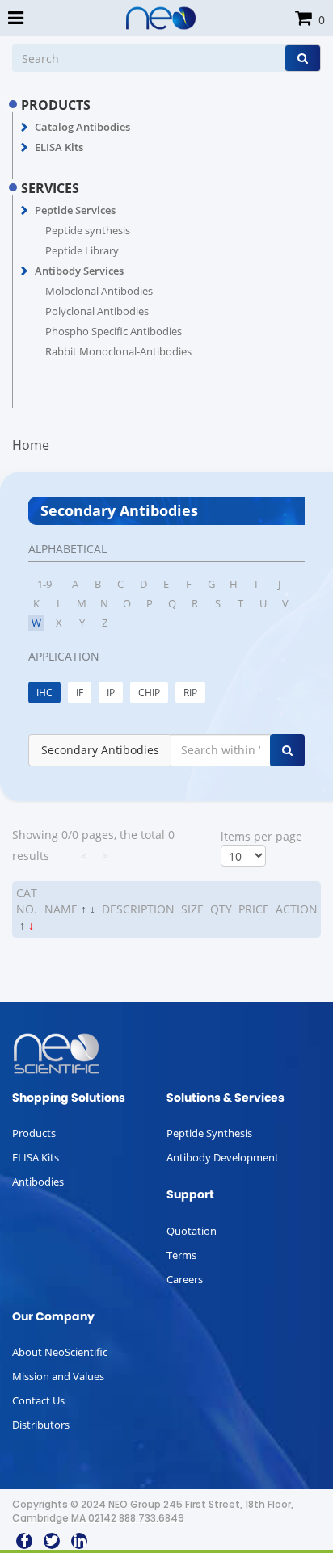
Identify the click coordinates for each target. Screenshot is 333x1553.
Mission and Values (58, 1376)
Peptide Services (75, 210)
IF (79, 692)
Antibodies (38, 1181)
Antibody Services (79, 270)
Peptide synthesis (87, 230)
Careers (184, 1279)
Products (34, 1133)
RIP (190, 692)
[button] (24, 127)
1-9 (44, 584)
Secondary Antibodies (100, 750)
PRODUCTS (56, 105)
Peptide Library (82, 250)
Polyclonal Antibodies (97, 311)
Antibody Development (222, 1157)
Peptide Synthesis (209, 1133)
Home (30, 445)
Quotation (191, 1231)
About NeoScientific (59, 1352)
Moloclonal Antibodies (99, 290)
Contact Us (38, 1400)
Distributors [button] (41, 1424)
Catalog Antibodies (82, 127)
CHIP (149, 692)
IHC (44, 692)
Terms (181, 1255)
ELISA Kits (59, 147)
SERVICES (50, 188)
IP (111, 692)
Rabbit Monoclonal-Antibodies (118, 351)
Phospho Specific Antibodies (113, 331)
